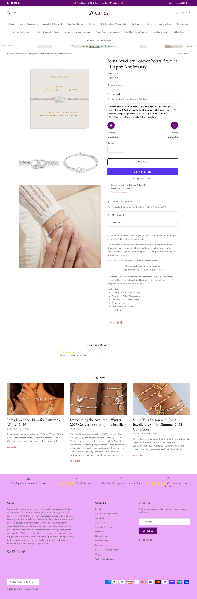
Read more (12, 447)
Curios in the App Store (106, 513)
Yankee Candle (160, 32)
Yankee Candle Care (104, 558)
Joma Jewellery (164, 24)
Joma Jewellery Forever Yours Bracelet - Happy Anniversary (50, 53)
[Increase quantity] (121, 149)
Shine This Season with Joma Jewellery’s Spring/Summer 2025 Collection (157, 424)
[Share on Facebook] (118, 322)
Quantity (111, 143)
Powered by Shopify (31, 589)
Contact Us (100, 522)
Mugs (67, 32)
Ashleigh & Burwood (52, 24)
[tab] (142, 289)
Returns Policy (101, 545)
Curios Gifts (18, 589)
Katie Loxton (182, 24)
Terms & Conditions (104, 527)
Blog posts (98, 377)
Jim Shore (136, 24)
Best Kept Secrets (75, 24)
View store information (119, 192)
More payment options (142, 178)
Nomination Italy (82, 32)
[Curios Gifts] (98, 13)
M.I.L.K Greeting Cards (48, 32)
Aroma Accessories (28, 24)
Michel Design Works (22, 32)
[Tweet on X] (114, 322)
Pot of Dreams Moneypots (107, 32)
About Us (99, 518)
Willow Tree (178, 32)
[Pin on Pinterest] (121, 322)
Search (98, 508)
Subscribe (148, 531)
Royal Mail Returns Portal (106, 549)
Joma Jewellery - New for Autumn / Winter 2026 (34, 422)
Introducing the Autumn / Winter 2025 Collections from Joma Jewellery (98, 422)
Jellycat (149, 24)
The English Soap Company (98, 40)
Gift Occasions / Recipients (113, 24)
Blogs (97, 554)
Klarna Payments (102, 536)
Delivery (99, 531)
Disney (92, 24)
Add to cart (142, 161)
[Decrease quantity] (110, 149)
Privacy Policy (101, 540)
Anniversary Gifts (20, 53)
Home (11, 24)
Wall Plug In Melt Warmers (136, 32)
